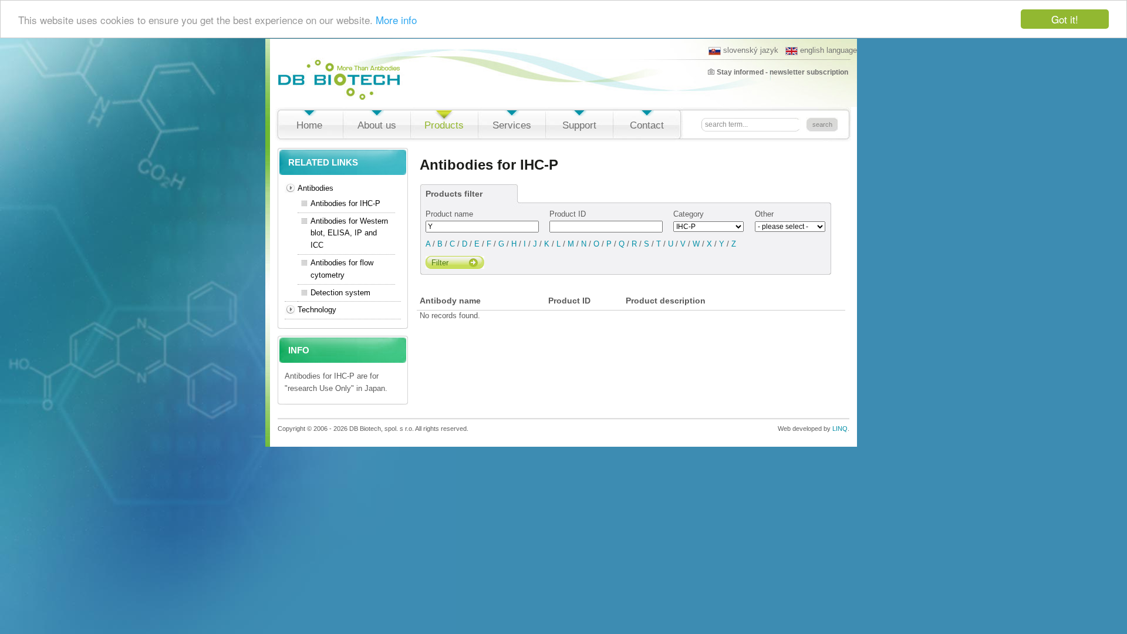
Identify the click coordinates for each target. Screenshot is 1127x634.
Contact (647, 125)
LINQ (840, 428)
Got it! (1064, 19)
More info (396, 19)
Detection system (340, 292)
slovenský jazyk (750, 50)
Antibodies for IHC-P (345, 203)
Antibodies (315, 188)
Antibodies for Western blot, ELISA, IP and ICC (349, 233)
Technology (317, 309)
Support (579, 125)
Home (309, 125)
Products (444, 125)
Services (511, 125)
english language (828, 50)
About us (376, 125)
